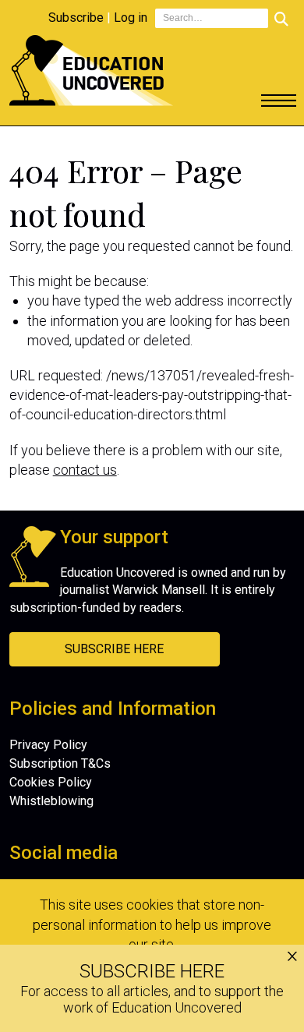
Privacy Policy (48, 744)
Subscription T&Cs (60, 763)
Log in (130, 17)
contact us (85, 469)
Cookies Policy (50, 782)
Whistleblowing (51, 800)
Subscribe (76, 17)
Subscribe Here (114, 648)
